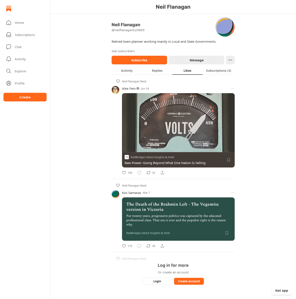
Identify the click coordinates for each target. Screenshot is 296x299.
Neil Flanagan (131, 81)
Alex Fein (129, 88)
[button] (25, 22)
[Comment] (139, 172)
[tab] (127, 70)
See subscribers (123, 51)
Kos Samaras (131, 192)
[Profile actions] (230, 60)
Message (197, 60)
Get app (281, 290)
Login (157, 281)
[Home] (8, 8)
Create (25, 97)
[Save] (228, 159)
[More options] (232, 88)
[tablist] (173, 70)
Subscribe (139, 60)
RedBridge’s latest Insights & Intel (152, 157)
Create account (189, 281)
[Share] (162, 172)
